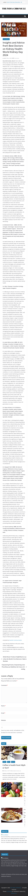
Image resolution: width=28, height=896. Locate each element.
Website (3, 720)
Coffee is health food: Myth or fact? (14, 766)
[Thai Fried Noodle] (11, 818)
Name (3, 706)
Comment (4, 685)
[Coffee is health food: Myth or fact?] (14, 747)
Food (9, 761)
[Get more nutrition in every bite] (11, 794)
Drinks (4, 761)
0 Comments (16, 58)
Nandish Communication (15, 640)
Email (3, 713)
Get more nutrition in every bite (25, 790)
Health (13, 761)
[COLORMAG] (4, 835)
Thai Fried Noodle (25, 813)
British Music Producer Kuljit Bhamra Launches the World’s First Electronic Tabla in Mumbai (15, 659)
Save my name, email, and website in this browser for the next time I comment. (12, 731)
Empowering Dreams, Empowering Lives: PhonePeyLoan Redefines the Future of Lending (13, 667)
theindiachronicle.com (16, 770)
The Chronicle (6, 39)
